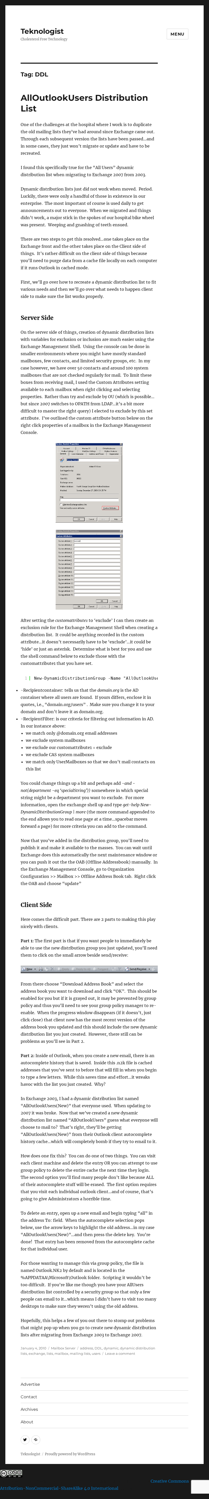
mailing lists (80, 1353)
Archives (29, 1409)
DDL (98, 1348)
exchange (37, 1353)
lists (50, 1353)
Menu (178, 34)
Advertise (30, 1384)
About (27, 1421)
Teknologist (42, 31)
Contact (29, 1396)
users (96, 1353)
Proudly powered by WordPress (70, 1454)
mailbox (61, 1353)
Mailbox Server (63, 1348)
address (86, 1348)
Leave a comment (120, 1353)
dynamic (111, 1348)
